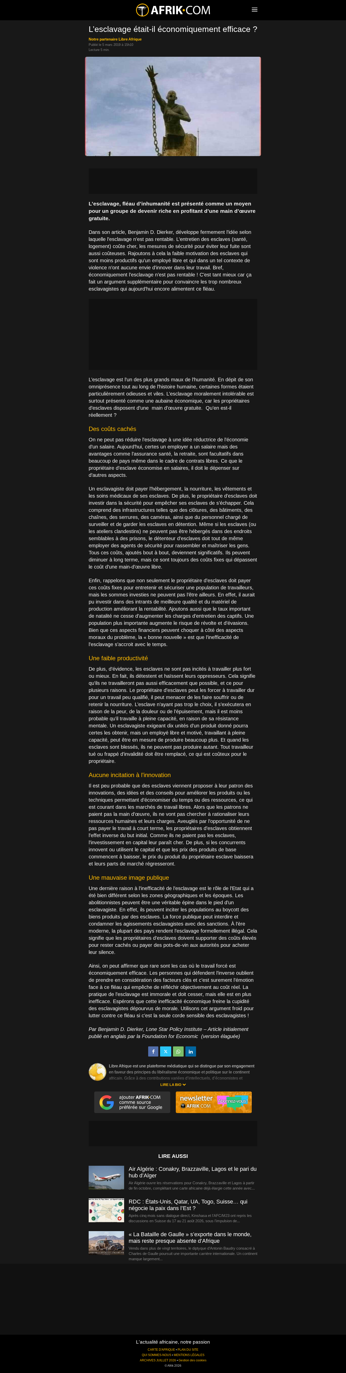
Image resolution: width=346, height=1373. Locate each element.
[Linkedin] (190, 1051)
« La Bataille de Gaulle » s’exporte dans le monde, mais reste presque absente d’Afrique (190, 1237)
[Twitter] (165, 1051)
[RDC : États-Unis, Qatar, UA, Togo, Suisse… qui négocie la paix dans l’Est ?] (106, 1210)
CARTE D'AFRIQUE (161, 1349)
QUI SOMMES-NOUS (156, 1355)
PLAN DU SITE (188, 1349)
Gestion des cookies (192, 1360)
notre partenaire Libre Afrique (115, 39)
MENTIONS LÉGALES (189, 1355)
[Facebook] (153, 1051)
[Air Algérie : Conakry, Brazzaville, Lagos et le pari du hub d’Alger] (106, 1178)
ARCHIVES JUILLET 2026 (158, 1360)
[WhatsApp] (178, 1051)
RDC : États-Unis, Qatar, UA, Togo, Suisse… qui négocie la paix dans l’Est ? (188, 1204)
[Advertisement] (173, 181)
